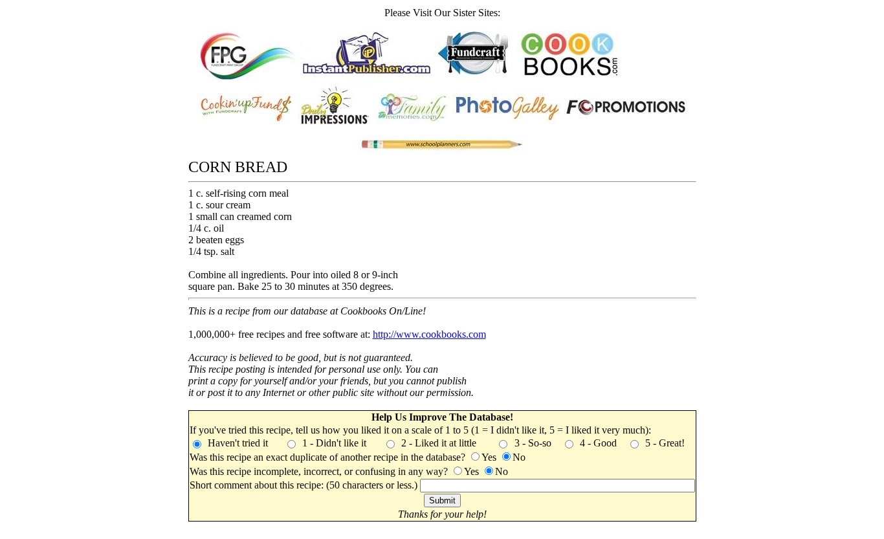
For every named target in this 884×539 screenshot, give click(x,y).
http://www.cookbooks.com (429, 334)
